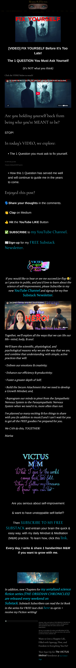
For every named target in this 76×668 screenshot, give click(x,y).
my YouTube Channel (49, 232)
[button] (38, 577)
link (64, 538)
